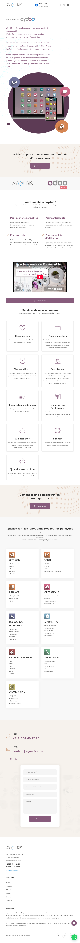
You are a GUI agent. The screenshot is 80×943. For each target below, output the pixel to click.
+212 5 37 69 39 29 (13, 866)
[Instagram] (64, 5)
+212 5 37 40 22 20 (13, 864)
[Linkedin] (68, 5)
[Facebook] (60, 5)
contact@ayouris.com (13, 860)
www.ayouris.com (12, 870)
